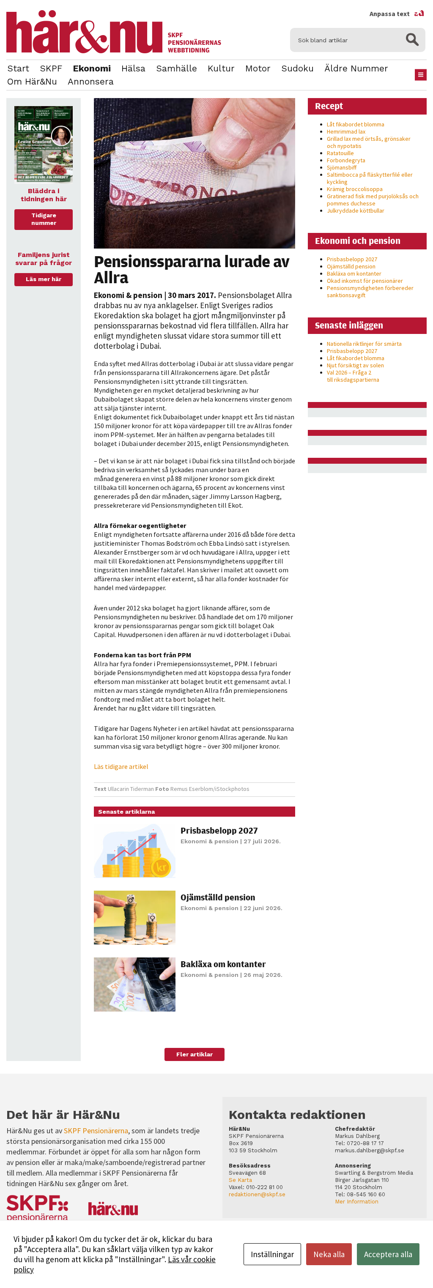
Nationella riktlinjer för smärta (364, 343)
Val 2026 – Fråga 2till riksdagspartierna (353, 376)
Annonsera (91, 81)
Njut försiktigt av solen (355, 365)
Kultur (221, 68)
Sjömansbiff (341, 167)
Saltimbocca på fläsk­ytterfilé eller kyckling (370, 178)
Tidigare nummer (43, 219)
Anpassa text (397, 13)
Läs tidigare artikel (121, 766)
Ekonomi (92, 68)
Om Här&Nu (32, 81)
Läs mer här (43, 279)
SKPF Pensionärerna (96, 1130)
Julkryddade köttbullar (355, 210)
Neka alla (329, 1254)
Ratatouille (340, 153)
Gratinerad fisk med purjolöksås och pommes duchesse (373, 199)
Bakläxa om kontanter (223, 964)
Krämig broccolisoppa (355, 189)
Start (18, 68)
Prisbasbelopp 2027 (219, 830)
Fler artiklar (194, 1054)
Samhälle (176, 68)
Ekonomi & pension (128, 295)
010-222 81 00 (264, 1187)
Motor (258, 68)
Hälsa (133, 68)
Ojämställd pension (218, 897)
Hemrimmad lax (346, 131)
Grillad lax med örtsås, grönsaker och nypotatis (369, 142)
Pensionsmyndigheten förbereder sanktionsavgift (370, 291)
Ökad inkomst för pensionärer (365, 280)
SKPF (51, 68)
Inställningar (272, 1254)
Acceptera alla (388, 1254)
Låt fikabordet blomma (355, 124)
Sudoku (297, 68)
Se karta (240, 1180)
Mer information (356, 1201)
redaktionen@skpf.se (257, 1194)
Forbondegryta (346, 160)
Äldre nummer (356, 68)
